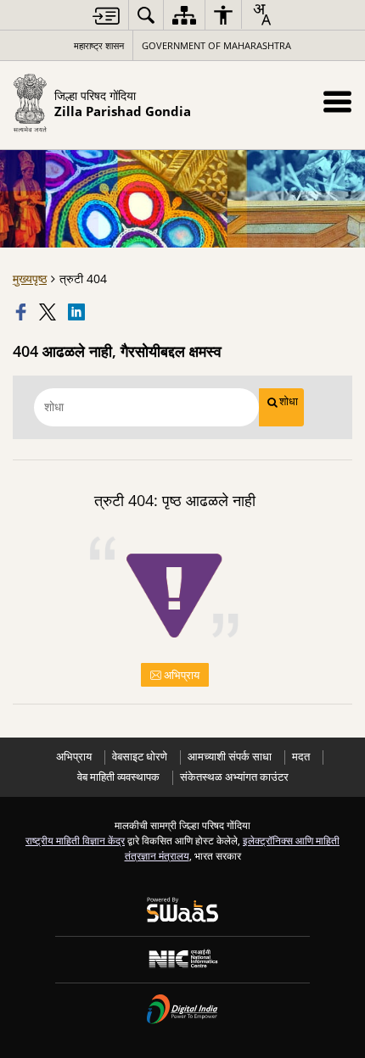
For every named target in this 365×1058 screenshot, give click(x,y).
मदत (301, 756)
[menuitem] (146, 15)
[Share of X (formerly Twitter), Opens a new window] (49, 312)
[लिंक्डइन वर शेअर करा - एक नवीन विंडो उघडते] (78, 312)
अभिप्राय (180, 674)
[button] (337, 101)
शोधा (288, 401)
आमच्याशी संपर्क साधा (230, 756)
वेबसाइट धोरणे (139, 756)
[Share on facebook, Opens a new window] (23, 312)
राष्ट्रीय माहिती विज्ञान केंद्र (75, 840)
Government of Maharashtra (216, 45)
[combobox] (261, 14)
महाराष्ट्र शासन (99, 45)
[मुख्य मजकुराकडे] (106, 16)
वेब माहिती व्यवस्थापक (118, 777)
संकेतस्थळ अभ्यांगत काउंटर (234, 777)
